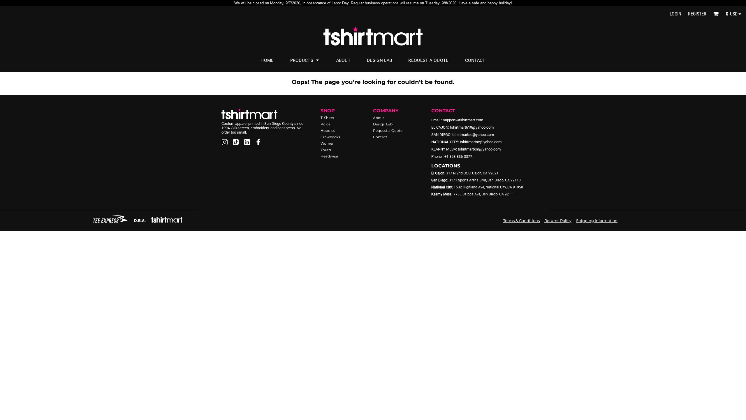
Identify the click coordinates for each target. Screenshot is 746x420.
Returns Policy (557, 220)
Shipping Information (596, 220)
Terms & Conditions (521, 220)
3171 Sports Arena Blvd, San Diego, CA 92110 (485, 180)
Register (697, 14)
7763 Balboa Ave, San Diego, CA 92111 (484, 194)
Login (675, 14)
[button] (716, 14)
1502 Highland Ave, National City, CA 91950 (488, 187)
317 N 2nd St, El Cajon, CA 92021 (472, 173)
